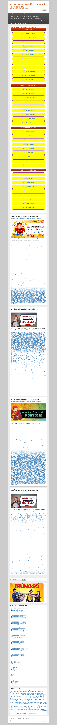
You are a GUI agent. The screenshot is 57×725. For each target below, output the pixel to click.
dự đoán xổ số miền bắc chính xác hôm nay (27, 700)
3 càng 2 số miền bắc (30, 114)
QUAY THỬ (40, 20)
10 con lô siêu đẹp (20, 427)
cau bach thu (21, 338)
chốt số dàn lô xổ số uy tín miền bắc (36, 548)
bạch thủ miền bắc (29, 429)
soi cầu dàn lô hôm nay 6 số (39, 289)
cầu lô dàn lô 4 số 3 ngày (22, 349)
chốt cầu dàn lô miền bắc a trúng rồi (32, 263)
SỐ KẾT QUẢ (13, 23)
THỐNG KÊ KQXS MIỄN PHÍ (16, 18)
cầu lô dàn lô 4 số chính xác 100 (18, 350)
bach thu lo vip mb (34, 243)
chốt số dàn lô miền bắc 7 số (20, 275)
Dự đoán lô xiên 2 (21, 696)
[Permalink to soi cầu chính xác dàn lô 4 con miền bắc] (24, 327)
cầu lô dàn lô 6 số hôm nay (30, 532)
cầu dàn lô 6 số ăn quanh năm (18, 520)
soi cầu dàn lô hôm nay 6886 (20, 380)
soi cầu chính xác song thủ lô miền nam (18, 638)
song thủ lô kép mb (30, 50)
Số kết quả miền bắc (15, 681)
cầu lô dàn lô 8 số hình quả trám (29, 261)
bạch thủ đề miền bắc (30, 54)
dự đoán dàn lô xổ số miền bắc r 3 (40, 287)
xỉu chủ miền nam (30, 131)
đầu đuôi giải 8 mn (30, 156)
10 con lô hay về (13, 426)
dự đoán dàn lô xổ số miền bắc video (16, 288)
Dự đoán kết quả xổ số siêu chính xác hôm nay (27, 695)
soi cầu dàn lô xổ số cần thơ (20, 387)
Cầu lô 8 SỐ (25, 259)
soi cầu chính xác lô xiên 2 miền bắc (18, 631)
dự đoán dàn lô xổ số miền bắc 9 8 (23, 557)
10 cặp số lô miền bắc (32, 425)
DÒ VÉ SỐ (29, 20)
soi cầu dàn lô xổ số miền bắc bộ (18, 298)
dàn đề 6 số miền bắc (30, 67)
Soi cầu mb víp (43, 13)
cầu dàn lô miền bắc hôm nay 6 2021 (24, 252)
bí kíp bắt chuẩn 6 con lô (29, 515)
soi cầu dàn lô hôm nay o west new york (20, 291)
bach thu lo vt (18, 244)
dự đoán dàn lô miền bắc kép (39, 283)
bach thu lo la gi (28, 243)
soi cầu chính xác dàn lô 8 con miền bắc (24, 216)
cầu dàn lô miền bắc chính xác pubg (38, 250)
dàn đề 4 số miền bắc (30, 62)
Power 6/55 (14, 673)
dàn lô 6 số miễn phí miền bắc (35, 282)
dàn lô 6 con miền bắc (40, 552)
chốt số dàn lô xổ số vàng (21, 279)
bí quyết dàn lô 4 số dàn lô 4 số (30, 334)
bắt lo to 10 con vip (30, 433)
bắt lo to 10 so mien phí (36, 433)
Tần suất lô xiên (39, 710)
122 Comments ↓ (39, 401)
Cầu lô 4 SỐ (37, 348)
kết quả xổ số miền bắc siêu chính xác (29, 705)
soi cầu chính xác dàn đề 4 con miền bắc (19, 618)
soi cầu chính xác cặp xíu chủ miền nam (18, 646)
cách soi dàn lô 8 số (26, 247)
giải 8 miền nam (30, 140)
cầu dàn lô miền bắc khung (33, 255)
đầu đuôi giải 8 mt (30, 199)
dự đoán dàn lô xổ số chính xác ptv (38, 284)
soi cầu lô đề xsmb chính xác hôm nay (38, 393)
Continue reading (37, 240)
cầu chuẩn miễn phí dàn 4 (28, 338)
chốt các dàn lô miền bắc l (22, 263)
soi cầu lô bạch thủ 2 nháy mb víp (17, 610)
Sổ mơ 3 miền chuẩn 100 (26, 16)
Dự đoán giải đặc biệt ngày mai (17, 694)
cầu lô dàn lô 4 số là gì (19, 352)
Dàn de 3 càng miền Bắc (29, 693)
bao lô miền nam (30, 144)
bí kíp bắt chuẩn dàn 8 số (31, 244)
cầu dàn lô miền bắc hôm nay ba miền (36, 252)
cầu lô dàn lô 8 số (30, 259)
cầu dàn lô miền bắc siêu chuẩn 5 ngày (19, 345)
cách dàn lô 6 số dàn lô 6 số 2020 (21, 517)
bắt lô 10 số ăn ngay (26, 431)
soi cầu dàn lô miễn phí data (30, 294)
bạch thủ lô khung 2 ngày (22, 23)
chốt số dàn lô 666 (20, 268)
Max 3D (13, 670)
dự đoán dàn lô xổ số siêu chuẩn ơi (24, 559)
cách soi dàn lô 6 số (16, 518)
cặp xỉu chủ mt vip (30, 195)
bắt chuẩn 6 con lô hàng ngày (20, 515)
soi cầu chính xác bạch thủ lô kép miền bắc (19, 615)
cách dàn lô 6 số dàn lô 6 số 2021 (31, 517)
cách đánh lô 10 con (25, 435)
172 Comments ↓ (39, 492)
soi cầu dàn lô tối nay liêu (16, 386)
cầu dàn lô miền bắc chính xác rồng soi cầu (26, 340)
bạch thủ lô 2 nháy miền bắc (30, 37)
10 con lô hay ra (42, 425)
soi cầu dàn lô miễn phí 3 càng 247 (19, 564)
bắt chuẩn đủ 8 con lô (23, 244)
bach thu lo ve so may (37, 427)
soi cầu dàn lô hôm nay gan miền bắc (33, 290)
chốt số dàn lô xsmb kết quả (26, 280)
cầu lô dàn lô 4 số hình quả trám (40, 350)
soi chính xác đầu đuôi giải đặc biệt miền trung (19, 649)
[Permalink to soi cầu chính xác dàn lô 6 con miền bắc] (24, 508)
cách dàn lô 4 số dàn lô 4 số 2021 (38, 335)
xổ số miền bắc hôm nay (21, 713)
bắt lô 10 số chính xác (40, 431)
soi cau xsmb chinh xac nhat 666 (36, 302)
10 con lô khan (14, 427)
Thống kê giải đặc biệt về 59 (32, 710)
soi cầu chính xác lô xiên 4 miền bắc (18, 629)
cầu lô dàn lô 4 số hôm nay (15, 351)
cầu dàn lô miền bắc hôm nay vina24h (17, 344)
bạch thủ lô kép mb (30, 46)
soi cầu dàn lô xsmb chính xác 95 (29, 299)
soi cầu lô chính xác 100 (38, 391)
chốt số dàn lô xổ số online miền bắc (34, 278)
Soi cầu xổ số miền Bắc (21, 709)
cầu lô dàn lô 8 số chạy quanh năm (30, 260)
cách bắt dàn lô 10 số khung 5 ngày (25, 434)
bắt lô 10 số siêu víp (36, 432)
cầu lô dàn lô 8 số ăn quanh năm (19, 260)
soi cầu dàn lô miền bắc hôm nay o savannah (31, 292)
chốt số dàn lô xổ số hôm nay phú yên (17, 368)
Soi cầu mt (18, 16)
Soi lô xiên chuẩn (30, 709)
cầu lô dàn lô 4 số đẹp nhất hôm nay (28, 350)
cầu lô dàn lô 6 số (22, 530)
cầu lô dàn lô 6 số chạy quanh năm (22, 531)
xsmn (39, 712)
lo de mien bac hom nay (21, 470)
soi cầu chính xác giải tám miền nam (18, 641)
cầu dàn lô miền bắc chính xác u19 (39, 251)
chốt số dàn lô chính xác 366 (15, 359)
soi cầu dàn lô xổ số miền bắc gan (29, 298)
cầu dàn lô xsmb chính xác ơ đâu (20, 347)
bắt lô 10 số (21, 431)
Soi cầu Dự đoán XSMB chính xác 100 (28, 706)
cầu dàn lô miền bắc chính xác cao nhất (25, 339)
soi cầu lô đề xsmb (28, 393)
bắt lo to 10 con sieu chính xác (21, 433)
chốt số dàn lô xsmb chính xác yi (16, 280)
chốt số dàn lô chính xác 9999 (33, 269)
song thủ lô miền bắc (30, 42)
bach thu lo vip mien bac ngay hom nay (33, 333)
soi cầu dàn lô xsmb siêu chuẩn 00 (32, 300)
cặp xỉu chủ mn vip (30, 148)
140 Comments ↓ (39, 218)
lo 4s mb (18, 379)
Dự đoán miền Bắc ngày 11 (29, 696)
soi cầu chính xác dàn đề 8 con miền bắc (19, 621)
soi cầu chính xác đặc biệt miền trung (18, 659)
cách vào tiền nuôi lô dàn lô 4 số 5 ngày (18, 337)
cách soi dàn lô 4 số (22, 336)
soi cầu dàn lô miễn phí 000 (33, 293)
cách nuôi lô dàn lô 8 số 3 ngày (17, 247)
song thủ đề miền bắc (30, 58)
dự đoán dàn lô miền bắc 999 (17, 283)
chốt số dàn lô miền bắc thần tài (37, 276)
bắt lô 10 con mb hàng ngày (26, 430)
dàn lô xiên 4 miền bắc (30, 106)
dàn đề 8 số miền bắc (30, 71)
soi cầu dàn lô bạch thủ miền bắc (29, 289)
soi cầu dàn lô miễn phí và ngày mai (26, 295)
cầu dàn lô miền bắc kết (25, 255)
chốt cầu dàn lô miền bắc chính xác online (22, 264)
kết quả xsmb (16, 289)
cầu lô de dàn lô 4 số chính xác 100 (34, 353)
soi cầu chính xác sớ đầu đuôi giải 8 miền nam (19, 643)
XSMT (32, 18)
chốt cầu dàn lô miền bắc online (27, 266)
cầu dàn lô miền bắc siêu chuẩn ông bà (24, 346)
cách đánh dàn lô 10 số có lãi (17, 435)
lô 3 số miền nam (30, 165)
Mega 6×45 (14, 669)
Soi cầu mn (13, 16)
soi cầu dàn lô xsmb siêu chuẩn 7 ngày (39, 390)
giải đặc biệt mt (30, 178)
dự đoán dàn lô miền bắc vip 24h (19, 374)
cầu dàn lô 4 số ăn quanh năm (36, 338)
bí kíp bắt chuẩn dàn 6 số (37, 515)
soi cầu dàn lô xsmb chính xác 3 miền (37, 388)
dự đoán (36, 693)
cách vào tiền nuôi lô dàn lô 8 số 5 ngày (22, 248)
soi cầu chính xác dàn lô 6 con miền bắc (24, 490)
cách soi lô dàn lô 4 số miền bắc (31, 336)
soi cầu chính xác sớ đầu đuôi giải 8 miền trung (19, 648)
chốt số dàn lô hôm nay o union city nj (30, 542)
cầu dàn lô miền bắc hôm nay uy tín (29, 254)
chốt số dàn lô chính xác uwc (33, 540)
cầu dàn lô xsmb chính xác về (31, 258)
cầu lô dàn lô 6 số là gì (33, 533)
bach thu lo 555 (23, 243)
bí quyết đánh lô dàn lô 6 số (35, 516)
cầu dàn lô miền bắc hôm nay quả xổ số (17, 254)
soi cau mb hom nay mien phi (37, 572)
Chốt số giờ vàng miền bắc (17, 691)
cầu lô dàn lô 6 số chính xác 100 (33, 531)
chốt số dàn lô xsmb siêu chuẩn (33, 551)
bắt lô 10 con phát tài (34, 430)
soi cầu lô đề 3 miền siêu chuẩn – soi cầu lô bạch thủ (27, 5)
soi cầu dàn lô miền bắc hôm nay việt (22, 293)
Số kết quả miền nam (15, 682)
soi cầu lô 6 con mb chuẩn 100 (21, 572)
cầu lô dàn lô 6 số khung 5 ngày (25, 533)
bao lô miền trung (30, 186)
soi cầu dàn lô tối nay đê (36, 295)
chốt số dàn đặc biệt (14, 268)
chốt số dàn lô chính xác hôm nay (22, 270)
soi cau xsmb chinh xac (27, 302)
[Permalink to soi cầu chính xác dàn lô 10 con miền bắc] (28, 420)
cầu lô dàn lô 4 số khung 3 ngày (35, 351)
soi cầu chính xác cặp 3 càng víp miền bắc (19, 617)
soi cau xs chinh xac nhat (19, 302)
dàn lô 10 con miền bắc (18, 463)
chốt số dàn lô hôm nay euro (21, 272)
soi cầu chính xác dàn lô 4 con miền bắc (24, 309)
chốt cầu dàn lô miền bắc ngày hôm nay (18, 356)
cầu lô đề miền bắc (15, 263)
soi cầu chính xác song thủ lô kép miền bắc (19, 611)
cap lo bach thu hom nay (40, 337)
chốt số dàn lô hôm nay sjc (28, 273)
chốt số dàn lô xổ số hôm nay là (36, 277)
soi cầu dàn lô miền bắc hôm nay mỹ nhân (17, 292)
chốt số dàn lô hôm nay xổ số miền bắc (17, 364)
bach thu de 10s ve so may (16, 243)
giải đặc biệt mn (30, 135)
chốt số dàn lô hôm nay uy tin (37, 273)
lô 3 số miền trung (30, 207)
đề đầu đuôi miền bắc (30, 122)
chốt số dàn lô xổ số (19, 277)
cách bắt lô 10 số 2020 (35, 434)
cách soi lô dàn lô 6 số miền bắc (24, 518)
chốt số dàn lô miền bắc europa (16, 276)
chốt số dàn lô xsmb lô (34, 280)
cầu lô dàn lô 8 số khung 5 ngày (34, 262)
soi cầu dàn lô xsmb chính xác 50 (18, 299)
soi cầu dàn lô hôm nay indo (15, 381)
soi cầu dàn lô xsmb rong (22, 300)
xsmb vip (38, 573)
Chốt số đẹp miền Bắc (19, 693)
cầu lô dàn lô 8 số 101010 (37, 259)
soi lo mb (35, 573)
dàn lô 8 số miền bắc (30, 93)
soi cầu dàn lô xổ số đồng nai (32, 297)
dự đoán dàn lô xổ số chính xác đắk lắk (26, 284)
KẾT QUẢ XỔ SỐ (38, 18)
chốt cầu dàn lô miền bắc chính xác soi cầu (36, 264)
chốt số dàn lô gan (17, 271)
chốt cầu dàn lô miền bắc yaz (24, 267)
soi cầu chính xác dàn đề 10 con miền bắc (19, 622)
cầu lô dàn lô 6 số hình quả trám (21, 532)
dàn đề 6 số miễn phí (42, 281)
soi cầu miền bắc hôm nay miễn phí (22, 573)
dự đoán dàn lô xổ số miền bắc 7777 (29, 286)
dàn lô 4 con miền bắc (18, 372)
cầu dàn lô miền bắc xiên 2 (24, 257)
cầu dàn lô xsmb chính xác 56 (33, 257)
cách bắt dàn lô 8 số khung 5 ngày (20, 246)
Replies (14, 303)
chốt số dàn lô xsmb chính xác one (39, 279)
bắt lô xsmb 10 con (17, 434)
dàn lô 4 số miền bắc (30, 79)
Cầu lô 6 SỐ (18, 530)
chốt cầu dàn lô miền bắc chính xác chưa (36, 534)
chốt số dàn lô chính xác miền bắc (33, 270)
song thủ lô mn (30, 152)
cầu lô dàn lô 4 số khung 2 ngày (25, 351)
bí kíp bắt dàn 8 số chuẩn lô (39, 244)
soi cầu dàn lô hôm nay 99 (23, 290)
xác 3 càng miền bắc (30, 110)
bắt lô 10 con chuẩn (40, 429)
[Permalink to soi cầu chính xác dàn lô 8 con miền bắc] (27, 237)
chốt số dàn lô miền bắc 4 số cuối (35, 274)
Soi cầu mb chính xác (35, 13)
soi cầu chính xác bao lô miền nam (18, 644)
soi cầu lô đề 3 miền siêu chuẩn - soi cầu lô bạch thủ (27, 218)
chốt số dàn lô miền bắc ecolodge (40, 275)
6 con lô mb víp (31, 513)
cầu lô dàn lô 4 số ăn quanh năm (31, 349)
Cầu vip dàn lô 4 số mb (16, 354)
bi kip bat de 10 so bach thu (20, 245)
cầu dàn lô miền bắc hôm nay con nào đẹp (27, 253)
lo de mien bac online (28, 470)
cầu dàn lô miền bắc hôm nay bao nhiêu (24, 342)
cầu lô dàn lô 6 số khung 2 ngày (39, 532)
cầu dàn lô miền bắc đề (14, 252)
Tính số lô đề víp (36, 16)
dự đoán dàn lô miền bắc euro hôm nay (28, 283)
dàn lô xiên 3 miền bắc (30, 101)
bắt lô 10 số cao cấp (33, 431)
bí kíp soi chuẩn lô (28, 245)
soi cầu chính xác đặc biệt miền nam (18, 642)
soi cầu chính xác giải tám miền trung (18, 654)
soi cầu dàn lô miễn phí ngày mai (40, 294)
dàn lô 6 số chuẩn (20, 282)
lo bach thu (22, 379)
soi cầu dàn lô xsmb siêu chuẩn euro (33, 301)
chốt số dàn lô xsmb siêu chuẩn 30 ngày (19, 281)
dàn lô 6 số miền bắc (30, 89)
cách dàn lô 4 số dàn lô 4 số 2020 (27, 335)
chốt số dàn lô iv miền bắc (25, 274)
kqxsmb (17, 705)
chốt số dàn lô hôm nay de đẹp (34, 271)
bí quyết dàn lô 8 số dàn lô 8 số (36, 245)
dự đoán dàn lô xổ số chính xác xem (29, 285)
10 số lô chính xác (26, 427)
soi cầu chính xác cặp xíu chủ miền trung (19, 657)
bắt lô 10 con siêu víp (15, 431)
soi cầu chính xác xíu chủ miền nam (18, 640)
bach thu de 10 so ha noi (32, 332)
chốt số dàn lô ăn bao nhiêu (28, 268)
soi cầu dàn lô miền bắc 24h (40, 291)
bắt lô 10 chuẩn (34, 429)
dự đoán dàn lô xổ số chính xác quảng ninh (20, 375)
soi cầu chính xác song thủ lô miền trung (18, 651)
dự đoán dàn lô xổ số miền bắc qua (29, 287)
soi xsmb (37, 709)
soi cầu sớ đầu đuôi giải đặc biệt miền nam (19, 637)
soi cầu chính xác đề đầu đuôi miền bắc (18, 634)
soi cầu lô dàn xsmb (42, 301)
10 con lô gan (38, 425)
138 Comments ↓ (39, 310)
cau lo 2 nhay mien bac (19, 259)
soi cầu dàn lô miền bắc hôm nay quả (21, 563)
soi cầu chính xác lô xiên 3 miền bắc (18, 630)
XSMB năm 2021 (32, 712)
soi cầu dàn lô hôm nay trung (31, 291)
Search (23, 579)
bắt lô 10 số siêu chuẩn (28, 432)
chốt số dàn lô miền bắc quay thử (26, 276)
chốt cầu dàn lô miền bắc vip (15, 267)
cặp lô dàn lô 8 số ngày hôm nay (17, 249)
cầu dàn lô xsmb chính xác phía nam (20, 258)
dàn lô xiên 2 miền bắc (30, 97)
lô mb (33, 470)
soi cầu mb (12, 302)
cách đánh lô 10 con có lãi (33, 435)
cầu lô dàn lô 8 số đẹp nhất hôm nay (18, 261)
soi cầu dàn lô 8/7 (21, 289)
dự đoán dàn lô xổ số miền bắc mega (17, 287)
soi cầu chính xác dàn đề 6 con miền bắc (19, 620)
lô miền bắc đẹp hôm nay (38, 470)
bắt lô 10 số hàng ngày (21, 432)
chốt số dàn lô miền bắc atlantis (30, 275)
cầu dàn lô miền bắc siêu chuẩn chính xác (35, 256)
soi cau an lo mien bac (15, 471)
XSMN (28, 18)
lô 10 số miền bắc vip (30, 118)
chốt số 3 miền (43, 267)
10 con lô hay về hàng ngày (20, 426)
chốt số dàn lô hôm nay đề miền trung (34, 541)
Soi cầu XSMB (35, 708)
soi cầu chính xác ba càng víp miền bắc (18, 612)
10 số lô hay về (31, 427)
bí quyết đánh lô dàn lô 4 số (40, 334)
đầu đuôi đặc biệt (30, 161)
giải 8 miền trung (30, 182)
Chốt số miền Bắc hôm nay (27, 692)
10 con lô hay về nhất (28, 426)
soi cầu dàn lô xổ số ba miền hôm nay (38, 296)
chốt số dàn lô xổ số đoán (27, 277)
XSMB (24, 18)
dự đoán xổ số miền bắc (26, 699)
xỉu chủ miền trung (30, 174)
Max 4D (13, 671)
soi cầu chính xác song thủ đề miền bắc (18, 627)
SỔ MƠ (34, 20)
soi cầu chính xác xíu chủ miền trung (18, 650)
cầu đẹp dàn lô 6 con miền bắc (38, 529)
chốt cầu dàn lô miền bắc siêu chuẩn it (38, 266)
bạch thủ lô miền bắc (30, 33)
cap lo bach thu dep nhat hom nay (33, 248)
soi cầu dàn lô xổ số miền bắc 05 (39, 387)
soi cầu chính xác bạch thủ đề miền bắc (18, 614)
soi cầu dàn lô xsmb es (14, 300)
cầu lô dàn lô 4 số (42, 348)
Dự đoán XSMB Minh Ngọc (36, 698)
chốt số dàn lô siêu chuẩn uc (15, 367)
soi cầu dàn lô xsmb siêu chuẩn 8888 (21, 301)
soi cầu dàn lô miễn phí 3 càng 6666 (19, 294)
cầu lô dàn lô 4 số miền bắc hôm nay (37, 352)
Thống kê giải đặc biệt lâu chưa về (22, 710)
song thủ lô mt (30, 190)
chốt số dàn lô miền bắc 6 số (34, 544)
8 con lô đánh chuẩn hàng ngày (33, 242)
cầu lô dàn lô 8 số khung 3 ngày (24, 262)
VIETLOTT (13, 20)
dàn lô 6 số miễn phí (27, 282)
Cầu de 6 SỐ (38, 258)
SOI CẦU (24, 20)
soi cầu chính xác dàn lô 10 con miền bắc (25, 400)
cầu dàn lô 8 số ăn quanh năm (27, 249)
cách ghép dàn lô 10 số (41, 435)
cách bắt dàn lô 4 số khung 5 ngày (16, 335)
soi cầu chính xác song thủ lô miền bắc (18, 628)
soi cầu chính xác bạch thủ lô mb (17, 616)
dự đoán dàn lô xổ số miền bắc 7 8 (17, 286)
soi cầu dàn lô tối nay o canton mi (19, 296)
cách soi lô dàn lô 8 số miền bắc (34, 247)
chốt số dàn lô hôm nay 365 (24, 271)
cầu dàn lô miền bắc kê (17, 255)
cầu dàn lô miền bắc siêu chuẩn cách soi (22, 256)
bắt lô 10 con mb (19, 430)
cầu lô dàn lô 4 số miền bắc (27, 352)
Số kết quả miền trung (15, 683)
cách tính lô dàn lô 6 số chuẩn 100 (35, 518)
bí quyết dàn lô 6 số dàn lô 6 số (26, 516)
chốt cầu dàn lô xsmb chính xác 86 (35, 267)
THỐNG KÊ (18, 20)
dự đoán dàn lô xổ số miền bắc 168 (24, 556)
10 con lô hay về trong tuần (36, 426)
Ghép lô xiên (38, 703)
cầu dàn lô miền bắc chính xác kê (27, 250)
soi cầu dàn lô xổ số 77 (28, 296)
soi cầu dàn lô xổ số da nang (23, 297)
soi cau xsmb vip (31, 573)
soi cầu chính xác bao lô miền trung (18, 656)
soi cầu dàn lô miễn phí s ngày (15, 295)
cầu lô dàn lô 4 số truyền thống (24, 353)
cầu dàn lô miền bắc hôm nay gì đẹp (39, 253)
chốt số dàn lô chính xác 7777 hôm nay (22, 269)
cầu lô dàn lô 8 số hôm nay (38, 261)
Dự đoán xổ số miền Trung (27, 703)
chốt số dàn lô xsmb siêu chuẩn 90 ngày (32, 281)
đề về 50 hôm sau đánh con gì (34, 713)
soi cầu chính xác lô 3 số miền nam (18, 653)
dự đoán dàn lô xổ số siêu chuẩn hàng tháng (30, 288)
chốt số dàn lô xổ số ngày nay (23, 278)
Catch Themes (45, 721)
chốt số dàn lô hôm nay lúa (30, 272)
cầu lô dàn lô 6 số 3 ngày (38, 530)
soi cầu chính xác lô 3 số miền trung (18, 655)
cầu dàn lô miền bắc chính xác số (29, 251)
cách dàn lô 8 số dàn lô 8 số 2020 (31, 246)
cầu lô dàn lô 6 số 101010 (30, 530)
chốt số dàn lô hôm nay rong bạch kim (18, 273)
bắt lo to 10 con (41, 432)
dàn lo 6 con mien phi (14, 282)
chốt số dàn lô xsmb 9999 (29, 279)
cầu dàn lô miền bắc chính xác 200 (38, 249)
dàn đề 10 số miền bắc (30, 75)
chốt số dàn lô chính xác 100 (37, 268)
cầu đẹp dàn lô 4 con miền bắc (22, 348)
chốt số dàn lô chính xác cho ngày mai (35, 539)
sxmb (42, 709)
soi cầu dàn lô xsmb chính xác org (39, 299)
